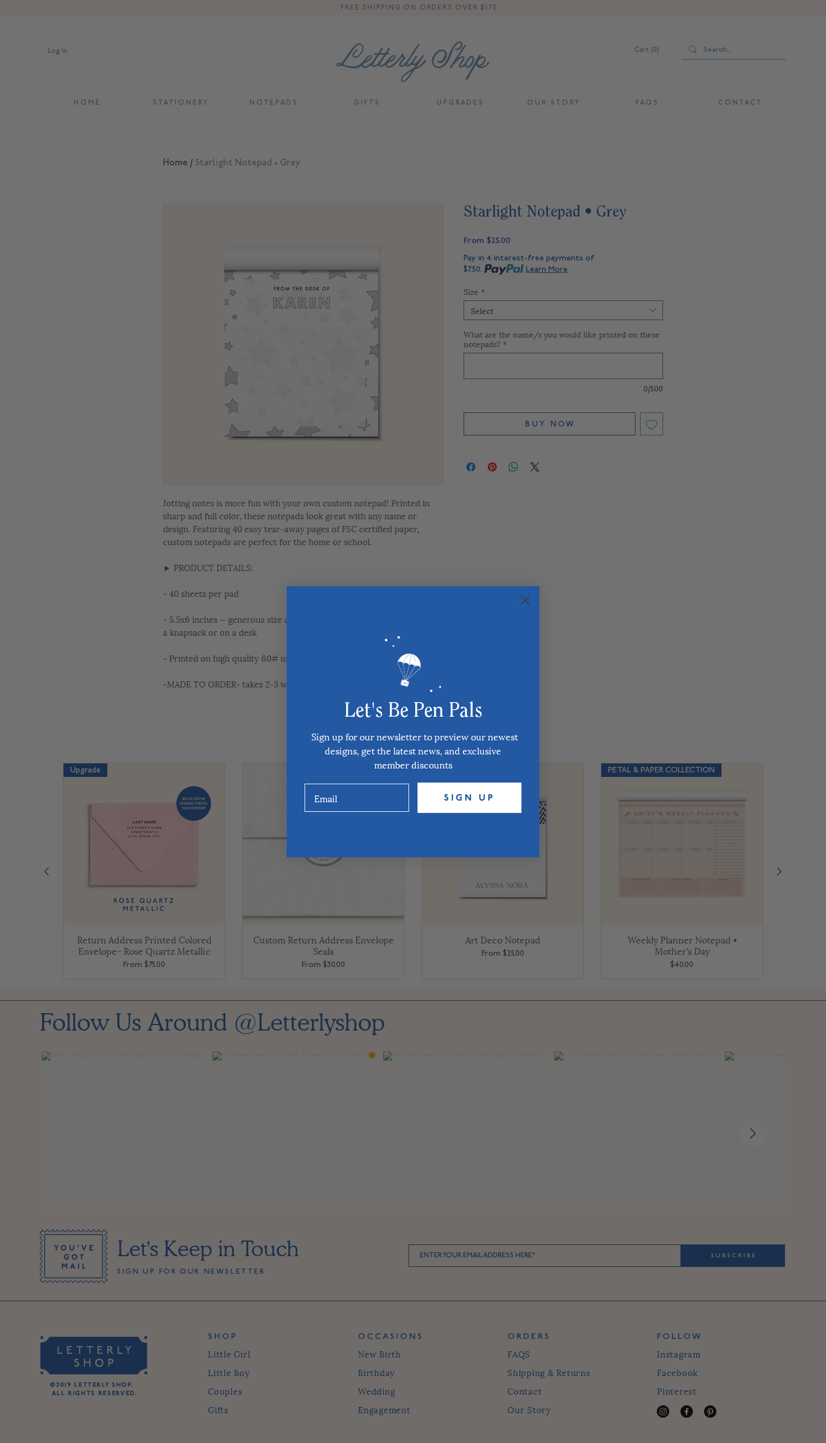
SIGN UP (469, 797)
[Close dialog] (525, 600)
